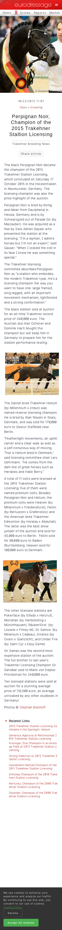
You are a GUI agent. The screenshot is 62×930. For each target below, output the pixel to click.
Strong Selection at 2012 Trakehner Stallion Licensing (33, 757)
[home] (29, 5)
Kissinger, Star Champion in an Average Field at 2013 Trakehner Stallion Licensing (33, 747)
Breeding (36, 107)
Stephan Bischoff (32, 707)
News (23, 107)
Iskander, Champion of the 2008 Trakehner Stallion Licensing (33, 794)
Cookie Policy (12, 907)
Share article (31, 153)
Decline (13, 913)
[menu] (56, 5)
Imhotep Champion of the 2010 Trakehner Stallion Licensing (33, 776)
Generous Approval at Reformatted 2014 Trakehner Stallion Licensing (33, 737)
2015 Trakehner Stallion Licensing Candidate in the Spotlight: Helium (33, 727)
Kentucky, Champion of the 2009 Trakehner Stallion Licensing (33, 785)
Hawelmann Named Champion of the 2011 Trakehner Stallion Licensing (33, 766)
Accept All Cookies (21, 922)
